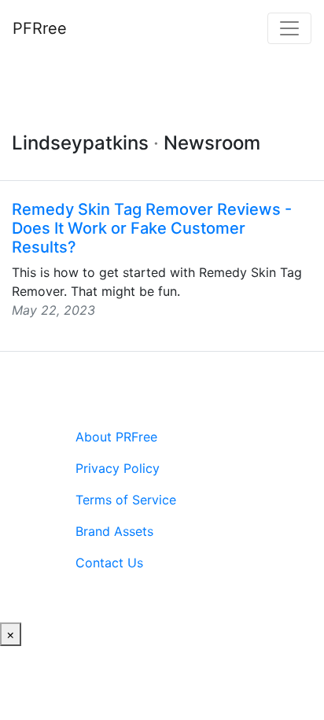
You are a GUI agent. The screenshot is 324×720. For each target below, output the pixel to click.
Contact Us (109, 562)
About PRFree (116, 437)
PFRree (40, 28)
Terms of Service (125, 500)
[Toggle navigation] (289, 28)
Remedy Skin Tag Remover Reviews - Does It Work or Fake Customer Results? (152, 228)
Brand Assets (114, 531)
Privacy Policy (117, 468)
